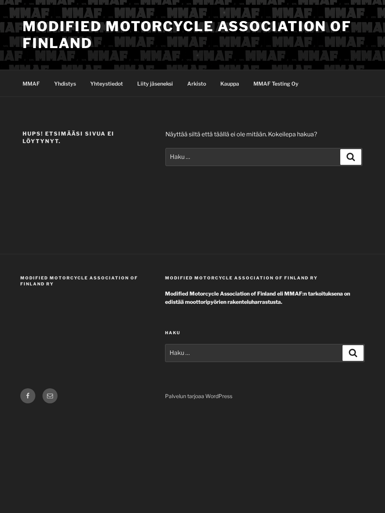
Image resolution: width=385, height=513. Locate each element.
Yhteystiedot (106, 83)
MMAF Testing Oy (276, 83)
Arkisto (196, 83)
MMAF (31, 83)
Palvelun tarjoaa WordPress (198, 396)
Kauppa (229, 83)
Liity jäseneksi (155, 83)
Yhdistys (65, 83)
